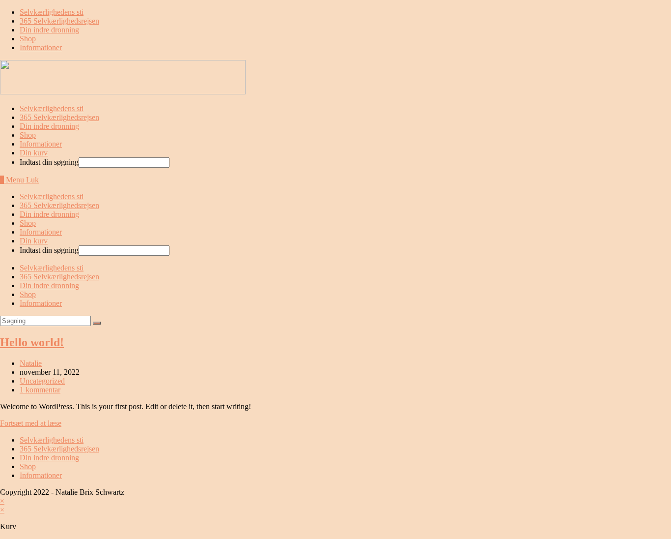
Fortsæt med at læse (30, 423)
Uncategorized (42, 381)
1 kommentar (40, 390)
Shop (28, 38)
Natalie (31, 363)
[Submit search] (97, 323)
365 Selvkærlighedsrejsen (59, 21)
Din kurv (34, 153)
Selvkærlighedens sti (52, 12)
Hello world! (32, 342)
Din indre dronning (49, 30)
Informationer (41, 47)
